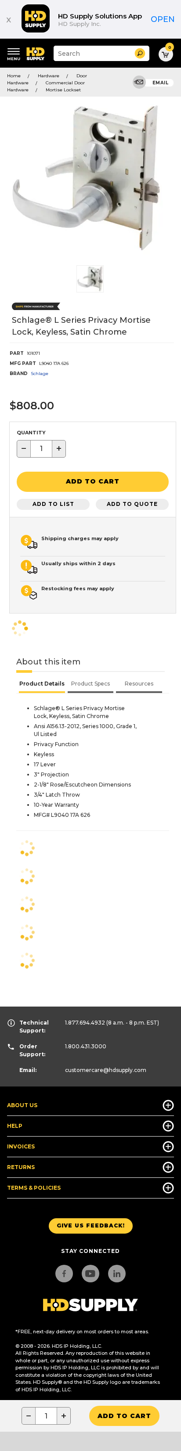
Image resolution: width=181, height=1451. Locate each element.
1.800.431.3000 (85, 1046)
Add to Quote (132, 504)
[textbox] (41, 448)
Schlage (39, 373)
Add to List (53, 504)
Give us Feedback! (91, 1225)
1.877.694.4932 (85, 1022)
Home (14, 76)
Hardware (48, 76)
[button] (139, 53)
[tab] (42, 684)
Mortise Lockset (63, 90)
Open (163, 19)
